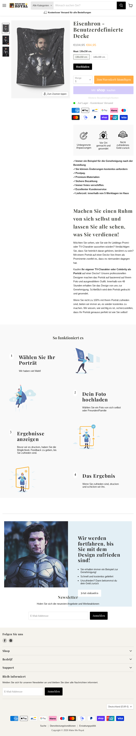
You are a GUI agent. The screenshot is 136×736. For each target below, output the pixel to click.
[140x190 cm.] (100, 60)
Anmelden (99, 615)
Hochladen (82, 66)
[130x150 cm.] (82, 60)
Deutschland (118, 706)
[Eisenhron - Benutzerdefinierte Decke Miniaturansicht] (5, 28)
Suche (43, 726)
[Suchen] (121, 5)
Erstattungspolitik (87, 726)
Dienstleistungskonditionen (63, 726)
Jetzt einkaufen (89, 593)
